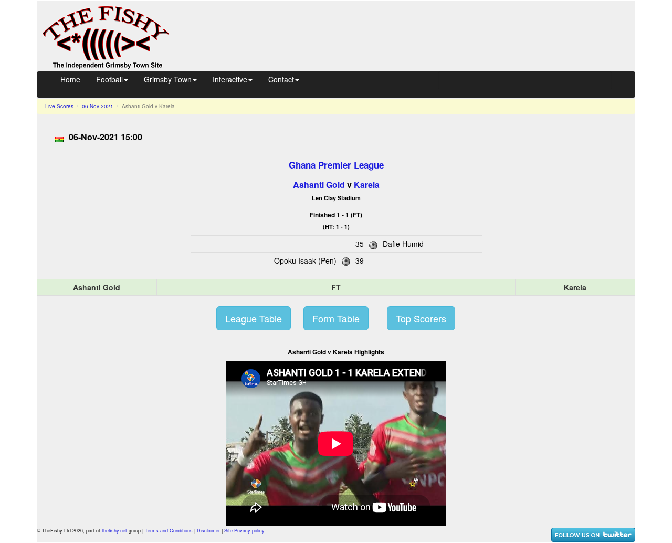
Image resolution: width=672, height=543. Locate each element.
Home (70, 79)
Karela (367, 185)
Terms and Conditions (169, 530)
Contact (281, 79)
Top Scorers (421, 318)
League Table (253, 318)
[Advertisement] (411, 34)
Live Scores (59, 106)
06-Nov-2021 (97, 106)
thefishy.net (114, 530)
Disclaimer (208, 530)
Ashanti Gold (319, 185)
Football (109, 79)
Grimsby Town (168, 79)
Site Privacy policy (244, 530)
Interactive (230, 79)
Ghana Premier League (336, 165)
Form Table (336, 318)
